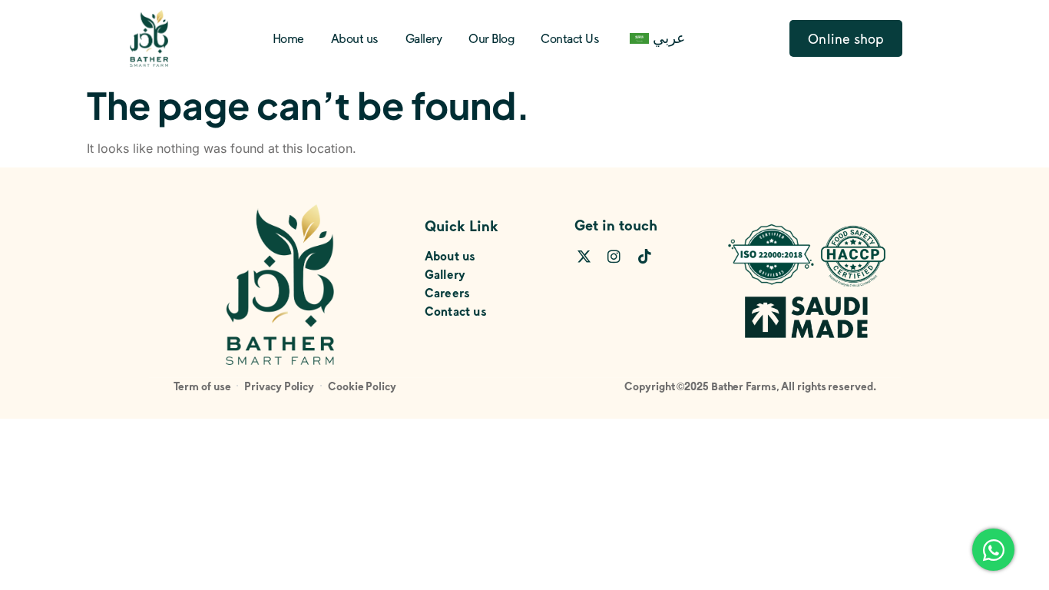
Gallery (423, 38)
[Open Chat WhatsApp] (993, 550)
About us (355, 38)
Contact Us (570, 38)
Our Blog (491, 38)
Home (288, 38)
